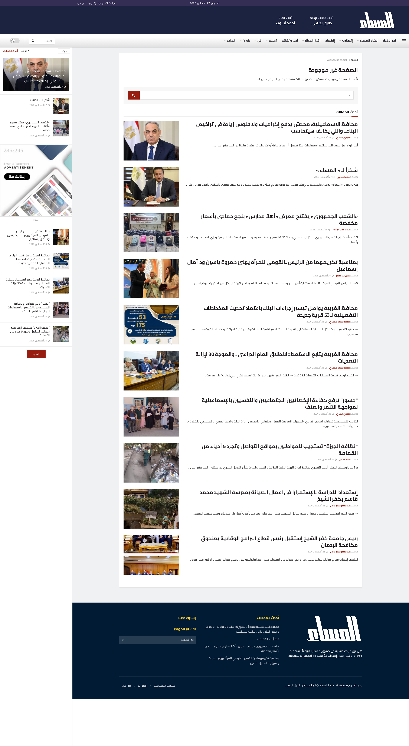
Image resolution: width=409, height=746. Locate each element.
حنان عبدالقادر (343, 275)
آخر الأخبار (389, 40)
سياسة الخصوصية (106, 3)
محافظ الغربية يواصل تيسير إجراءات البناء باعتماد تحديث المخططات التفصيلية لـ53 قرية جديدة (29, 259)
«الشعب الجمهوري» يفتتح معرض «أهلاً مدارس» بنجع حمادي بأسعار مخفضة (29, 126)
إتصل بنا (92, 3)
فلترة (65, 51)
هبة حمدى (344, 459)
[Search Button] (33, 41)
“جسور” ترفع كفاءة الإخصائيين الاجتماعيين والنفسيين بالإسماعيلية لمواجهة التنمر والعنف (28, 307)
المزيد (36, 354)
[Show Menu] (404, 40)
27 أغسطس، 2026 (322, 137)
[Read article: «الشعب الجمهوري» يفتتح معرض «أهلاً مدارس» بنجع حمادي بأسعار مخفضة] (151, 233)
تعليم (273, 40)
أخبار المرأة (313, 40)
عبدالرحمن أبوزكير (341, 229)
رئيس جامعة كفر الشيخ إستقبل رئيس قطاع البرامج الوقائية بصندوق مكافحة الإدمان (279, 541)
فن (259, 40)
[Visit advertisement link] (36, 181)
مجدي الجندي (343, 137)
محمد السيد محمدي (339, 322)
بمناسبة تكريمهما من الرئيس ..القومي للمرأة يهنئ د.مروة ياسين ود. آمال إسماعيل (28, 235)
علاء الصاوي (343, 177)
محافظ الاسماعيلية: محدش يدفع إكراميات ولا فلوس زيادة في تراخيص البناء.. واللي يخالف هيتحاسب (39, 76)
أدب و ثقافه (289, 40)
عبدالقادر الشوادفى (340, 505)
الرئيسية (354, 59)
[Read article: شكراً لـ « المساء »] (151, 187)
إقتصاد (330, 40)
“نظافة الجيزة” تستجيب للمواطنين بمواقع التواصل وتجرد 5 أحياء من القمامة (30, 331)
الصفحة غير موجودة (337, 59)
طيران (246, 40)
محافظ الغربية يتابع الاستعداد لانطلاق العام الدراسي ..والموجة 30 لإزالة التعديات (27, 283)
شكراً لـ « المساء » (38, 100)
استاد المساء (369, 40)
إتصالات (347, 40)
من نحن (81, 3)
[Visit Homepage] (379, 20)
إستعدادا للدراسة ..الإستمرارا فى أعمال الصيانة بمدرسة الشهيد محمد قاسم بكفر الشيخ (279, 495)
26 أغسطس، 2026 (319, 229)
